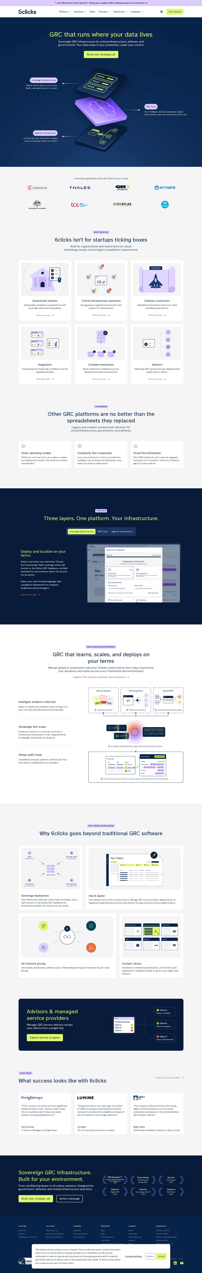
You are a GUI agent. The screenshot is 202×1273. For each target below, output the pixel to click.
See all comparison (163, 1244)
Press (130, 1244)
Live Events (105, 1240)
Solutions (22, 1230)
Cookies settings (133, 1256)
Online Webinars (107, 1237)
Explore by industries (54, 1237)
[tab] (82, 531)
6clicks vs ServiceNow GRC (166, 1237)
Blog (102, 1230)
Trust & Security (134, 1237)
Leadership (132, 1234)
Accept (161, 1256)
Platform (22, 1234)
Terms (181, 1259)
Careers (131, 1240)
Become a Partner (81, 1234)
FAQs (103, 1234)
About (130, 1230)
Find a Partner (79, 1237)
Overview (77, 1230)
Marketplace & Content (28, 1237)
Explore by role (52, 1230)
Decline (150, 1256)
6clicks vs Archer (162, 1230)
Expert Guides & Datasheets (112, 1244)
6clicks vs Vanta (162, 1234)
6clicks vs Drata (162, 1240)
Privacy (173, 1259)
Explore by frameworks (55, 1234)
